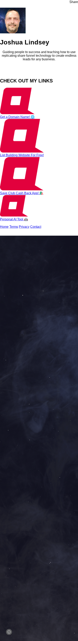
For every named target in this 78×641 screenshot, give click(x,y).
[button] (72, 2)
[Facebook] (4, 72)
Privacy (24, 226)
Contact (35, 226)
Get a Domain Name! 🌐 (17, 117)
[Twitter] (1, 72)
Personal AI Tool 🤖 (14, 219)
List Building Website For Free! (22, 155)
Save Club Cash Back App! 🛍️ (21, 193)
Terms (13, 226)
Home (4, 226)
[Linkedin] (14, 72)
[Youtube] (7, 72)
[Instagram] (11, 72)
